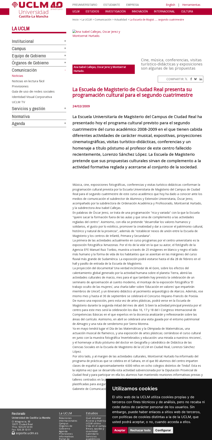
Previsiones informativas (66, 435)
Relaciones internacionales (68, 419)
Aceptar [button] (119, 430)
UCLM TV (18, 102)
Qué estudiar (93, 418)
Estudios (92, 413)
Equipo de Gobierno (29, 56)
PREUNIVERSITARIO (84, 4)
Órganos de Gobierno (30, 63)
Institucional (23, 41)
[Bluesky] (195, 79)
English (170, 5)
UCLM (76, 11)
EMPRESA (132, 4)
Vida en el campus (96, 425)
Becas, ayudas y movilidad (95, 430)
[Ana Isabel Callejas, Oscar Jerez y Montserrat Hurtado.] (103, 47)
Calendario (92, 433)
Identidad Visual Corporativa (32, 96)
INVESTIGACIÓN (115, 11)
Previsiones (20, 86)
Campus (19, 48)
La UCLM (21, 28)
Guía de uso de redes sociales (33, 91)
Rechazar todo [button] (140, 430)
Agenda (18, 123)
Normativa (21, 116)
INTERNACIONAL (164, 11)
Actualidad (120, 19)
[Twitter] (186, 79)
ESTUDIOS (92, 11)
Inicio (75, 19)
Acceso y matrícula (97, 420)
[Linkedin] (200, 79)
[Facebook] (190, 79)
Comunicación (24, 70)
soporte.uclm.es (26, 433)
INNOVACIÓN (140, 11)
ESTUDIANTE (112, 4)
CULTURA (187, 11)
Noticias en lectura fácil (28, 81)
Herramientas (191, 5)
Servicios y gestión (28, 108)
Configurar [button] (163, 430)
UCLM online (93, 423)
